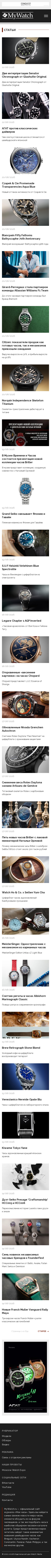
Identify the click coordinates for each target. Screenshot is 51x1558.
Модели (6, 1436)
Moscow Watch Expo (14, 1470)
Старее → (43, 1331)
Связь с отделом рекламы (16, 1457)
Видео (5, 1444)
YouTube (7, 1487)
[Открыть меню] (46, 16)
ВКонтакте (8, 1483)
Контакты (7, 1500)
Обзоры (6, 1440)
